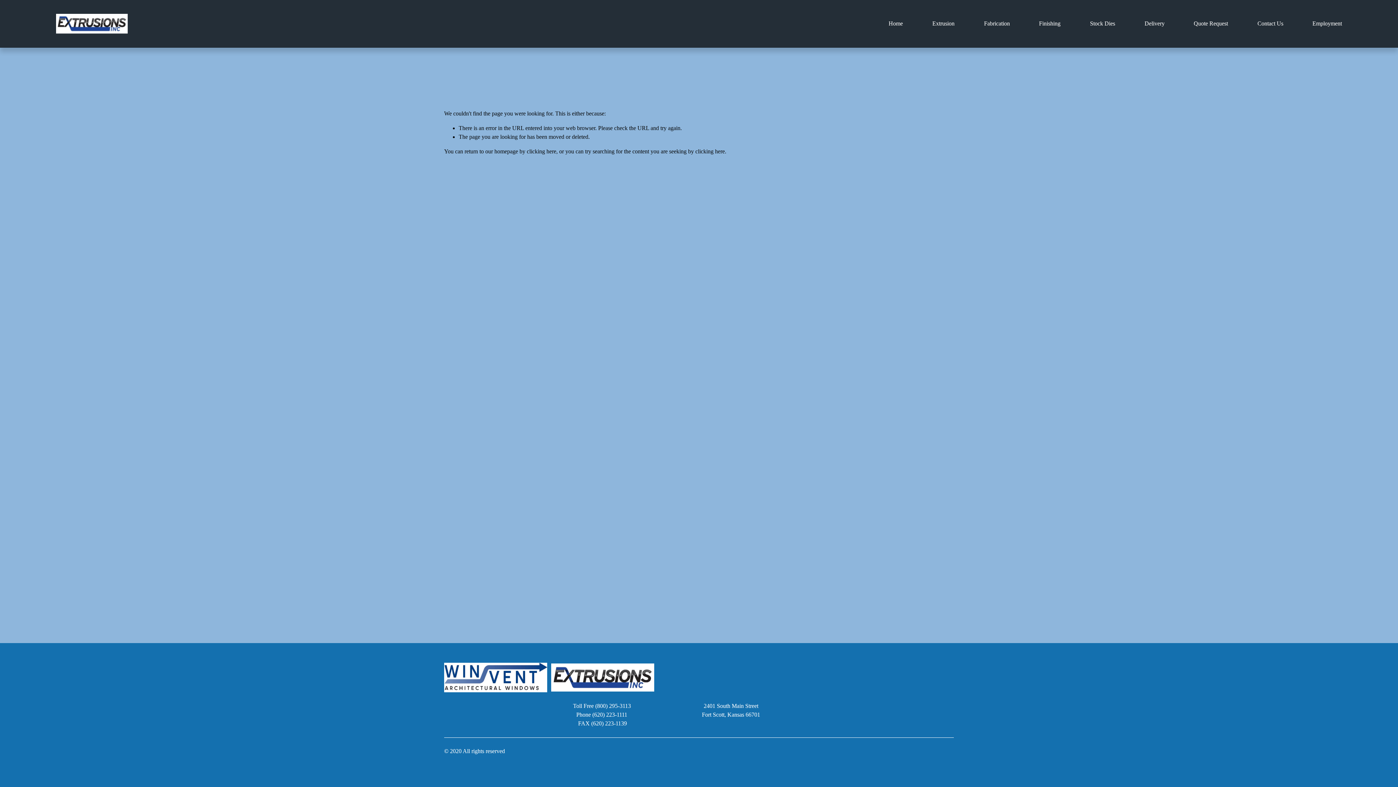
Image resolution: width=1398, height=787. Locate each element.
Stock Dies (1102, 23)
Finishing (1050, 23)
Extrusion (943, 23)
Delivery (1155, 23)
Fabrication (997, 23)
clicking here (541, 151)
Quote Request (1211, 23)
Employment (1327, 23)
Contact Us (1270, 23)
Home (896, 23)
